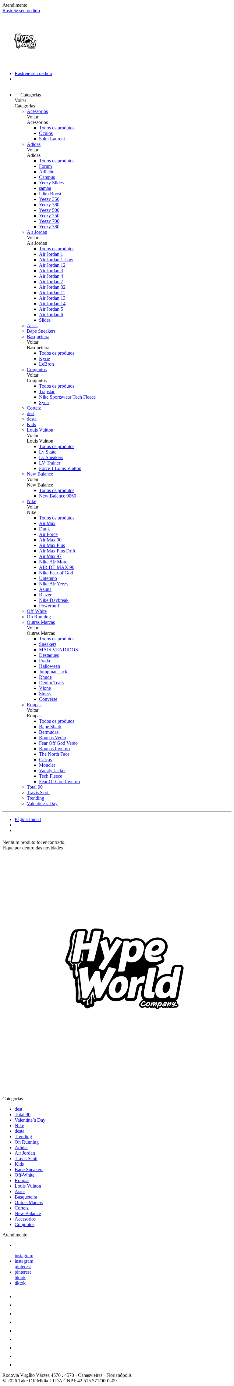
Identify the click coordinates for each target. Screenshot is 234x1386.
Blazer (45, 594)
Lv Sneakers (51, 457)
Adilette (46, 171)
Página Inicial (28, 819)
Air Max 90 (50, 539)
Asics (32, 325)
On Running (39, 616)
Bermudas (48, 732)
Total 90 (35, 787)
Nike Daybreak (54, 600)
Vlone (45, 688)
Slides (45, 320)
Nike (31, 501)
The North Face (54, 754)
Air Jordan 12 (52, 265)
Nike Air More (53, 561)
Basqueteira (38, 336)
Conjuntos (37, 369)
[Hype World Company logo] (25, 63)
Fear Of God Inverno (59, 781)
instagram (24, 1255)
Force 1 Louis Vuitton (60, 468)
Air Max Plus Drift (57, 550)
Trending (35, 798)
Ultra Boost (50, 193)
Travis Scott (38, 792)
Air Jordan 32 (52, 287)
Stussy (45, 693)
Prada (44, 660)
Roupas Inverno (54, 748)
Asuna (45, 589)
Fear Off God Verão (58, 743)
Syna (44, 402)
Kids (31, 424)
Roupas (34, 704)
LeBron (46, 364)
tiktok (20, 1277)
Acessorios (37, 111)
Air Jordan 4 (51, 276)
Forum (45, 166)
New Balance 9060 (57, 495)
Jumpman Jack (53, 671)
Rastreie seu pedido (21, 10)
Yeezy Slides (51, 182)
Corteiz (34, 408)
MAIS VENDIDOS (58, 649)
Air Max (47, 523)
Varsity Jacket (52, 770)
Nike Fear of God (56, 572)
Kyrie (44, 358)
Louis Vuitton (40, 429)
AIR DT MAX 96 (56, 567)
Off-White (37, 611)
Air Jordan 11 (52, 292)
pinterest (23, 1266)
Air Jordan (37, 232)
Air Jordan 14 (52, 303)
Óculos (46, 133)
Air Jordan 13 (52, 298)
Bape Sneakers (41, 331)
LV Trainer (49, 462)
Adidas (34, 144)
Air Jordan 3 (51, 270)
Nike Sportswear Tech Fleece (67, 397)
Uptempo (48, 578)
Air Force (48, 534)
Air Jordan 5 (51, 309)
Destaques (49, 655)
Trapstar (47, 391)
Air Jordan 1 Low (56, 259)
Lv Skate (47, 451)
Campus (47, 177)
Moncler (47, 765)
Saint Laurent (52, 138)
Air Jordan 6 (51, 314)
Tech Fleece (50, 776)
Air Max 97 (50, 556)
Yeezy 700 (49, 221)
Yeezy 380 (49, 204)
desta (32, 419)
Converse (48, 699)
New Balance (40, 473)
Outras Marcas (41, 622)
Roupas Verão (52, 737)
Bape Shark (50, 726)
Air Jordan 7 (51, 281)
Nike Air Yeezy (54, 583)
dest (30, 413)
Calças (45, 759)
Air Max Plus (52, 545)
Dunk (44, 528)
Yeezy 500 (49, 210)
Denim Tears (51, 682)
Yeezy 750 (49, 215)
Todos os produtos (56, 127)
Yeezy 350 (49, 199)
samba (45, 188)
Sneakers (47, 644)
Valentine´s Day (42, 803)
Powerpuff (49, 605)
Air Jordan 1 (51, 254)
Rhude (45, 677)
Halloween (49, 666)
